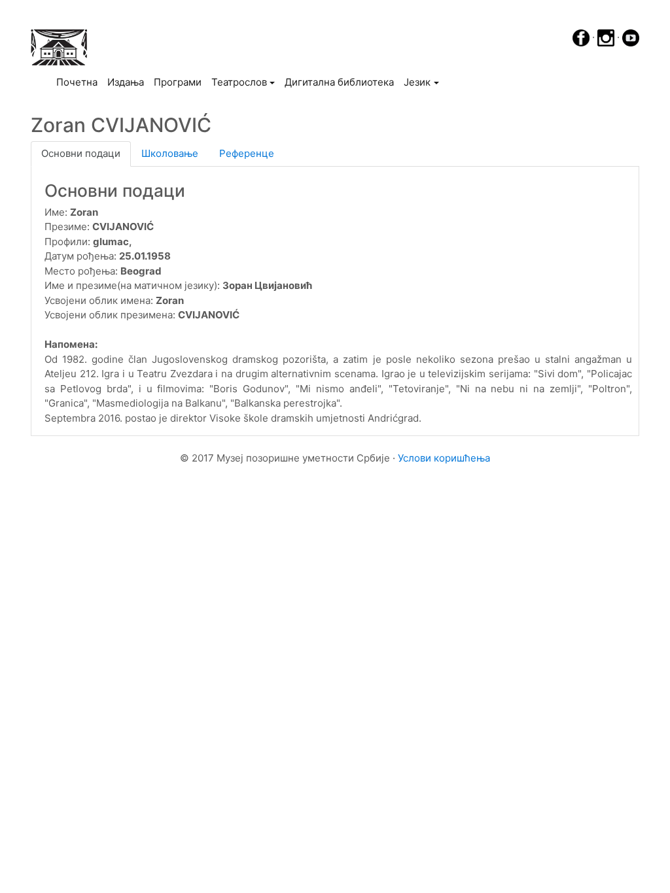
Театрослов (239, 82)
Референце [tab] (246, 153)
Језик (417, 82)
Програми (178, 82)
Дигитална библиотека (339, 82)
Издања (125, 82)
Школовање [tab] (169, 153)
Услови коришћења (444, 458)
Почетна (79, 81)
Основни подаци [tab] (80, 153)
